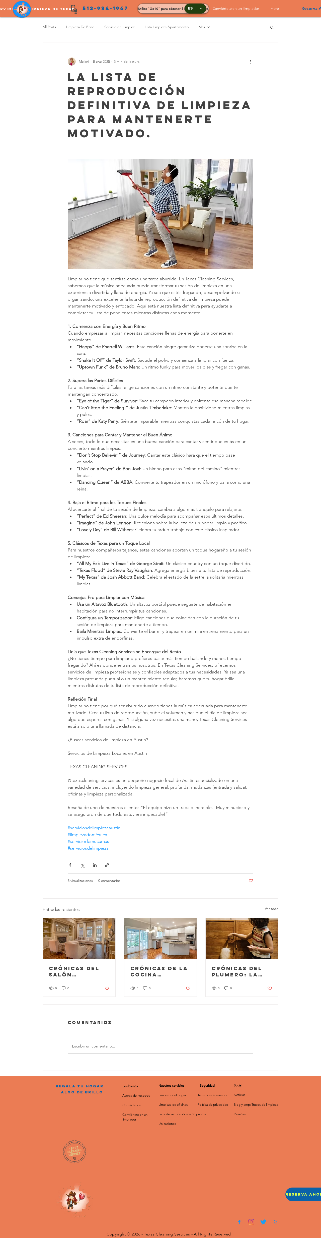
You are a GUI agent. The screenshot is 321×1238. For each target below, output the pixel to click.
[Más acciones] (250, 61)
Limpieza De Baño (80, 27)
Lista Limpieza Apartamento (167, 27)
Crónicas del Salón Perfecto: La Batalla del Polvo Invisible (78, 971)
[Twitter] (263, 1222)
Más (202, 27)
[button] (238, 8)
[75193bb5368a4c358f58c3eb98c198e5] (275, 1222)
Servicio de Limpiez (119, 27)
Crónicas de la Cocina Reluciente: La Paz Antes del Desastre (159, 971)
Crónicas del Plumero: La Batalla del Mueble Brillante (237, 971)
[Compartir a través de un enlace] (107, 865)
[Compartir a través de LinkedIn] (94, 865)
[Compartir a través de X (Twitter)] (82, 865)
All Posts (49, 27)
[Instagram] (251, 1222)
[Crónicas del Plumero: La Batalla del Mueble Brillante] (242, 938)
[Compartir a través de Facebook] (70, 865)
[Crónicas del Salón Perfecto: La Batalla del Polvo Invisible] (79, 938)
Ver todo (271, 908)
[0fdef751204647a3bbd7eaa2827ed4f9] (239, 1222)
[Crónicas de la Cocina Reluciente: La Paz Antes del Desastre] (160, 938)
